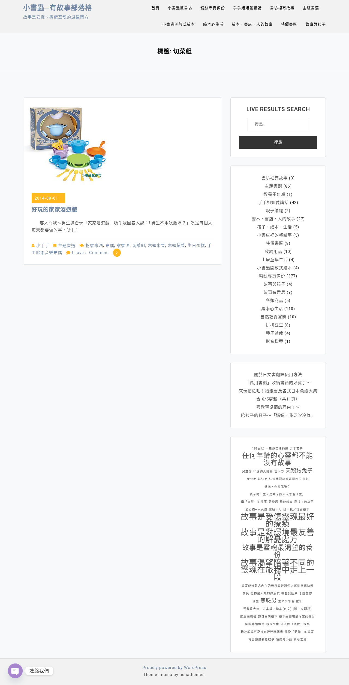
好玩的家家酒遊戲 (54, 209)
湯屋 (255, 601)
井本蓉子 (296, 448)
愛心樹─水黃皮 (256, 509)
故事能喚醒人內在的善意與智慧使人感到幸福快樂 (278, 586)
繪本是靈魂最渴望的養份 (297, 616)
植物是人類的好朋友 (265, 593)
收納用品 (273, 251)
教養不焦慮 (274, 194)
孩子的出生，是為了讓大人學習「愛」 (277, 494)
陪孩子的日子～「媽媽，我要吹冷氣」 (278, 415)
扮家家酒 (94, 245)
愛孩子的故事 (304, 502)
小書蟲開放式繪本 (178, 24)
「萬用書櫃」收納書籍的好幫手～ (278, 382)
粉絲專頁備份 (212, 8)
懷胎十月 (275, 509)
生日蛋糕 (196, 245)
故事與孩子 (315, 24)
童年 (299, 601)
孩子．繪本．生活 (274, 227)
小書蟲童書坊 (180, 8)
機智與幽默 (289, 593)
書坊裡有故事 (282, 8)
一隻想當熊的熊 (277, 448)
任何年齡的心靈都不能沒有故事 (277, 459)
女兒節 (252, 479)
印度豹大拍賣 (263, 471)
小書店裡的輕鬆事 (274, 235)
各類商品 (274, 300)
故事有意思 (274, 292)
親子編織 (274, 210)
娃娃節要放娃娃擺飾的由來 (288, 479)
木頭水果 (156, 245)
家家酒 (123, 245)
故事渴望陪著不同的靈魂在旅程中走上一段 (277, 569)
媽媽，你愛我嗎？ (277, 486)
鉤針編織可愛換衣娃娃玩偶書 (262, 632)
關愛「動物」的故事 (299, 632)
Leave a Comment (90, 252)
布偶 (110, 245)
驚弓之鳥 (300, 639)
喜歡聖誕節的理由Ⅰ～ (278, 407)
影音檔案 (274, 341)
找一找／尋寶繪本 (296, 509)
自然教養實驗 (273, 316)
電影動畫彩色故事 (261, 639)
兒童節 (247, 471)
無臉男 (268, 600)
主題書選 (311, 8)
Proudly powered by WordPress (174, 667)
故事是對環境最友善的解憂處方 (277, 536)
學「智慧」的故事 (254, 502)
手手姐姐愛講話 (247, 8)
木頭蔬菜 (176, 245)
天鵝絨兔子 (299, 470)
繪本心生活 (213, 24)
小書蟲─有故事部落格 (57, 8)
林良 (246, 593)
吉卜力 (279, 471)
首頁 (155, 8)
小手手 (42, 245)
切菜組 (138, 245)
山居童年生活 (274, 259)
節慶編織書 (248, 616)
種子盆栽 (274, 333)
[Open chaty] (15, 670)
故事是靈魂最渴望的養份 (277, 551)
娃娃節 (263, 479)
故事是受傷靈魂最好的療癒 (277, 520)
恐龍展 (273, 502)
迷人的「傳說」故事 (295, 624)
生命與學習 (286, 601)
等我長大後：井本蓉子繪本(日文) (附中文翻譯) (277, 609)
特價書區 (289, 24)
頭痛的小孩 (284, 639)
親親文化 (272, 624)
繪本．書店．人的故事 (252, 24)
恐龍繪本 (286, 502)
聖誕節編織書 (255, 624)
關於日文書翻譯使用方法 (278, 374)
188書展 (258, 448)
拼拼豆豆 (274, 325)
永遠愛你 (305, 593)
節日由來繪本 (268, 616)
